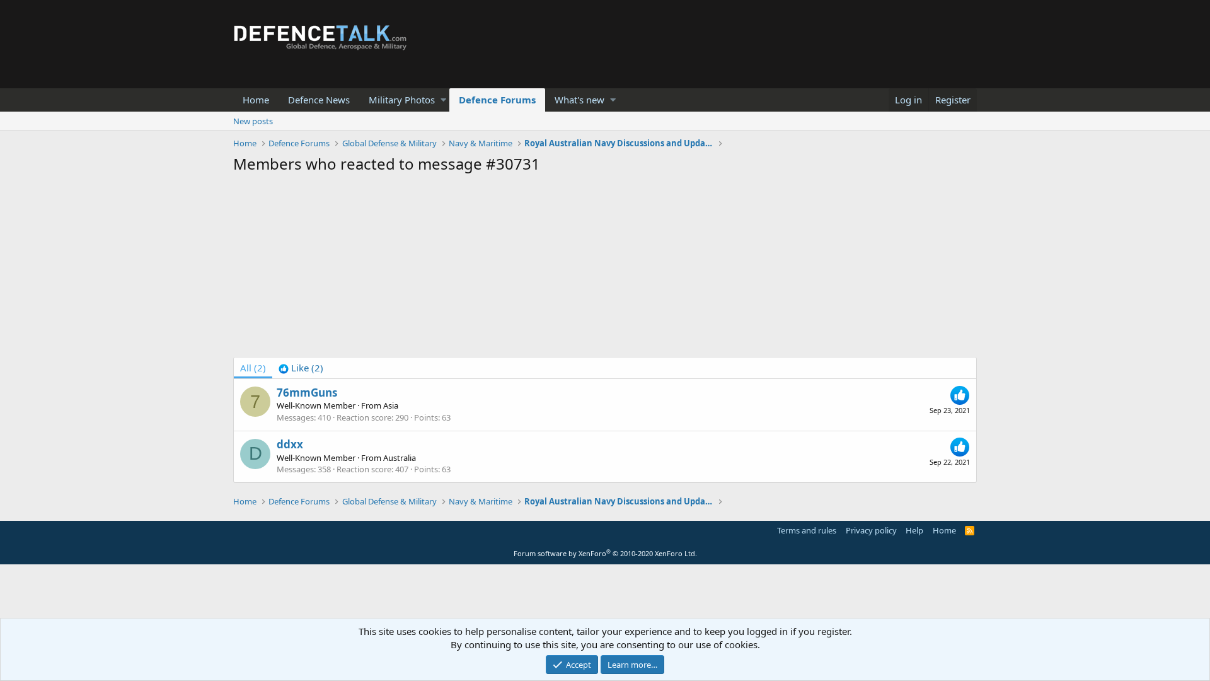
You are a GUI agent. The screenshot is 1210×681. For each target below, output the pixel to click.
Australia (399, 457)
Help (914, 530)
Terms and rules (806, 530)
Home (256, 99)
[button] (443, 100)
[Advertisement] (605, 268)
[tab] (301, 368)
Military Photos (402, 99)
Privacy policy (871, 530)
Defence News (319, 99)
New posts (253, 121)
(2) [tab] (253, 367)
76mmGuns (307, 392)
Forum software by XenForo (605, 553)
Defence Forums (497, 99)
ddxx (290, 444)
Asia (390, 405)
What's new (579, 99)
